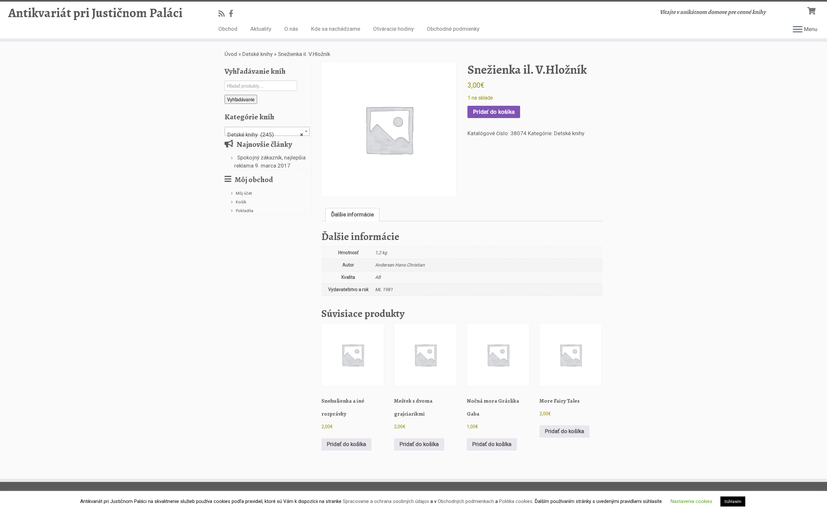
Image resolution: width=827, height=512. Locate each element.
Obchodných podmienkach (466, 501)
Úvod (231, 54)
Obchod (227, 29)
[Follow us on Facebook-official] (233, 13)
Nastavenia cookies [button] (691, 501)
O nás (291, 29)
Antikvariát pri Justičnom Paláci (95, 13)
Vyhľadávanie (241, 99)
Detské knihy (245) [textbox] (265, 134)
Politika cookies (515, 501)
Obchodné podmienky (453, 29)
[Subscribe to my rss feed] (223, 13)
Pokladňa (244, 210)
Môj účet (244, 193)
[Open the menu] (797, 30)
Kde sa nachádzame (335, 29)
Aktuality (260, 29)
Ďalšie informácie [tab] (352, 214)
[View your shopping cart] (812, 10)
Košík (241, 202)
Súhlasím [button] (732, 501)
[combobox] (267, 131)
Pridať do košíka (494, 111)
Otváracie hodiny (393, 29)
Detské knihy (257, 54)
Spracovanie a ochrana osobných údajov (386, 501)
